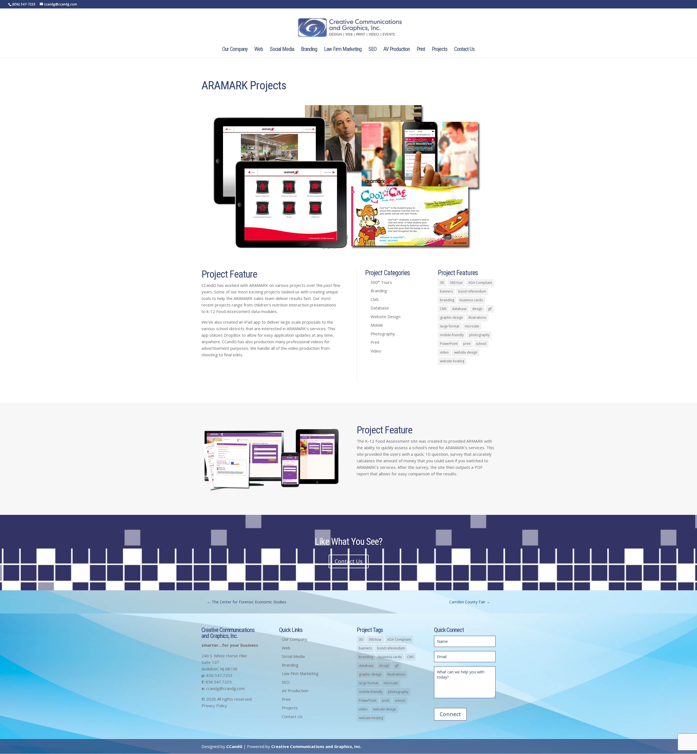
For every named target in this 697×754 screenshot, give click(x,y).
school (481, 343)
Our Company (234, 49)
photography (479, 335)
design (477, 308)
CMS (375, 299)
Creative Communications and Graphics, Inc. (316, 746)
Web (258, 49)
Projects (439, 49)
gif (490, 308)
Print (421, 49)
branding (447, 300)
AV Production (396, 49)
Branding (309, 49)
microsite (472, 326)
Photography (383, 333)
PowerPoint (449, 343)
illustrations (477, 317)
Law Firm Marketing (343, 49)
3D (442, 282)
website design (465, 352)
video (444, 352)
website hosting (452, 361)
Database (380, 308)
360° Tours (381, 282)
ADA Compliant (480, 282)
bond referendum (472, 291)
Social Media (282, 49)
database (459, 308)
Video (376, 351)
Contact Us (464, 49)
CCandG (234, 746)
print (466, 343)
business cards (471, 300)
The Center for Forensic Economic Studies (246, 601)
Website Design (386, 316)
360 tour (456, 282)
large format (449, 326)
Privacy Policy (214, 705)
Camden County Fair (469, 601)
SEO (372, 49)
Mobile (377, 325)
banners (446, 291)
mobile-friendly (452, 335)
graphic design (451, 317)
